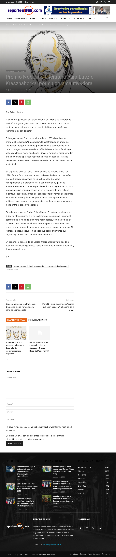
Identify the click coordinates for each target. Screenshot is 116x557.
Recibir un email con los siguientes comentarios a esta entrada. (36, 436)
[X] (104, 2)
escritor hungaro (20, 266)
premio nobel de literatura (57, 266)
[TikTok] (101, 2)
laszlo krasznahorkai (36, 266)
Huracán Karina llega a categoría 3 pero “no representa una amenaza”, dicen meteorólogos (26, 471)
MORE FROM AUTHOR (38, 320)
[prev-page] (7, 359)
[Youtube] (108, 2)
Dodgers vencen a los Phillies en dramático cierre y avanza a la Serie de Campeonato (21, 307)
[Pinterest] (21, 102)
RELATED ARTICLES (16, 320)
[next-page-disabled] (12, 359)
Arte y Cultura (20, 71)
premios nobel (12, 269)
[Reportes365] (25, 10)
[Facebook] (93, 2)
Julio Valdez (12, 90)
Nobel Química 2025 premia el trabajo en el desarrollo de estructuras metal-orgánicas (15, 348)
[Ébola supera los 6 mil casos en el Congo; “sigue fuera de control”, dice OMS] (10, 486)
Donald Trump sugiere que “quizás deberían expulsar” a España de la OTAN (58, 307)
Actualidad (17, 25)
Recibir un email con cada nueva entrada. (26, 439)
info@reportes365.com (52, 544)
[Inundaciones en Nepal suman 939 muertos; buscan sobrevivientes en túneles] (46, 498)
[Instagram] (97, 2)
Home (8, 25)
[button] (107, 18)
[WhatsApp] (28, 102)
